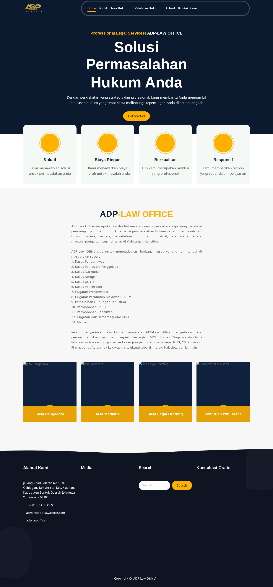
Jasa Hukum (119, 8)
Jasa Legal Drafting (165, 414)
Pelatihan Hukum (147, 8)
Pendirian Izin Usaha (223, 414)
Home (91, 8)
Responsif (223, 159)
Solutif (49, 159)
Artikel (170, 8)
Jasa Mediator (107, 414)
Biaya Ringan (108, 159)
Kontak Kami (187, 8)
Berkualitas (165, 159)
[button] (84, 516)
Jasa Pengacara (50, 414)
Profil (103, 8)
